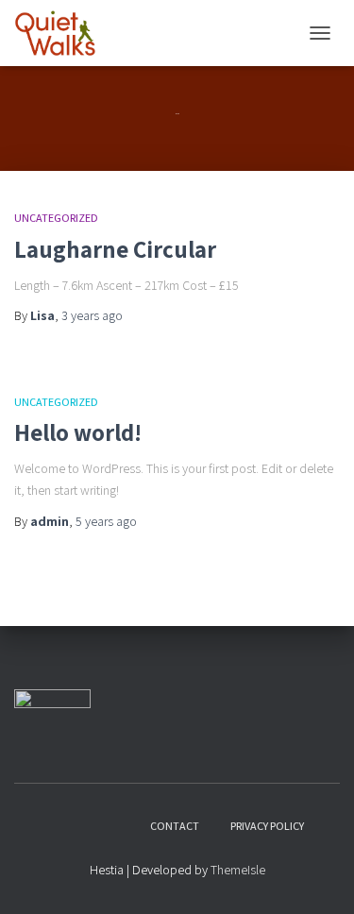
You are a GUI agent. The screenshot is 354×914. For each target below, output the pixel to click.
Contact (174, 826)
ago (92, 315)
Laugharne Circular (115, 248)
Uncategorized (56, 218)
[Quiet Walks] (62, 33)
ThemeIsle (238, 869)
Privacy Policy (267, 826)
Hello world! (78, 432)
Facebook (52, 825)
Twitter (118, 825)
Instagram (85, 825)
